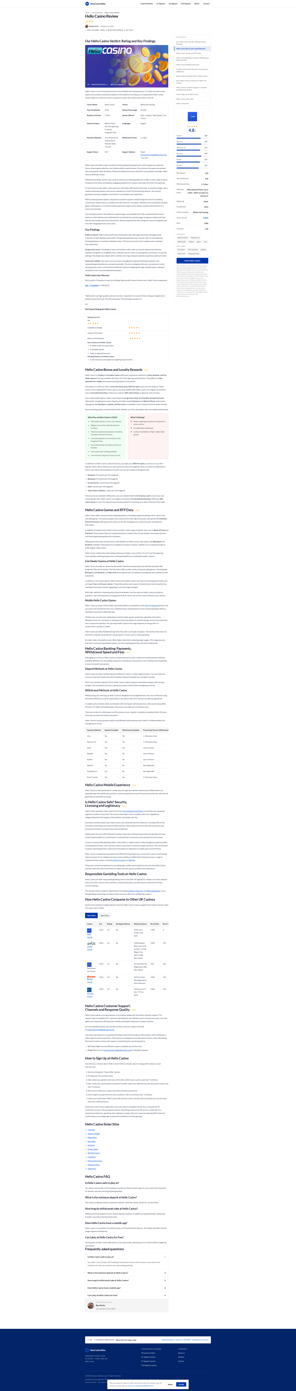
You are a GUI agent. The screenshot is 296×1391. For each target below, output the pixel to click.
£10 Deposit (186, 4)
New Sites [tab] (91, 915)
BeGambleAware (153, 891)
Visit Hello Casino (192, 260)
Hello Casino (89, 935)
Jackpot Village (94, 1133)
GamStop (130, 891)
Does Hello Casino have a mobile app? (104, 1288)
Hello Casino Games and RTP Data (188, 53)
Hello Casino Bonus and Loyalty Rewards (190, 49)
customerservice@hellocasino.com (153, 155)
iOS (146, 605)
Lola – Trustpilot (91, 285)
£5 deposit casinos (148, 1361)
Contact (206, 4)
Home (87, 13)
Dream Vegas (93, 1149)
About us (181, 1353)
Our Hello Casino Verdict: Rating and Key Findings (191, 43)
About (196, 4)
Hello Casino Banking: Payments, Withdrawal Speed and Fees (192, 59)
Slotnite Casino (94, 1153)
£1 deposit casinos (148, 1357)
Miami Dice (92, 1137)
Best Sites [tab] (105, 915)
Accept (181, 1384)
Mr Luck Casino (90, 994)
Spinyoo (132, 860)
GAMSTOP (187, 1340)
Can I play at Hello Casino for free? (103, 1295)
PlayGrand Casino (95, 1161)
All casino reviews (148, 1353)
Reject (170, 1384)
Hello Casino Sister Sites (185, 99)
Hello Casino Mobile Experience (187, 65)
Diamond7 (92, 1168)
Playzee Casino (94, 1165)
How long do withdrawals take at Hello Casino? (108, 1280)
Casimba (91, 1130)
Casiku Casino (89, 947)
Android (155, 605)
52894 (205, 218)
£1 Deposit (161, 4)
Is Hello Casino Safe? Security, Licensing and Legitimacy (192, 70)
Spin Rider (92, 1141)
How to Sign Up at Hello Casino (187, 94)
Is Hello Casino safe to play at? (101, 1257)
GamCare (139, 891)
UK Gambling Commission (132, 811)
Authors (181, 1357)
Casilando (92, 1157)
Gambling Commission (200, 1340)
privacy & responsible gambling (139, 1386)
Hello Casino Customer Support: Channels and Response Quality (191, 88)
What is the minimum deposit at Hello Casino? (108, 1273)
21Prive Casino (119, 860)
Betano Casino (90, 980)
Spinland (91, 1145)
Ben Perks (100, 1305)
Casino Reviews (146, 4)
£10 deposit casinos (149, 1365)
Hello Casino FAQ (182, 103)
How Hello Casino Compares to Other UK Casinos (191, 82)
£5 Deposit (173, 4)
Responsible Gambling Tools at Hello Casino (192, 76)
